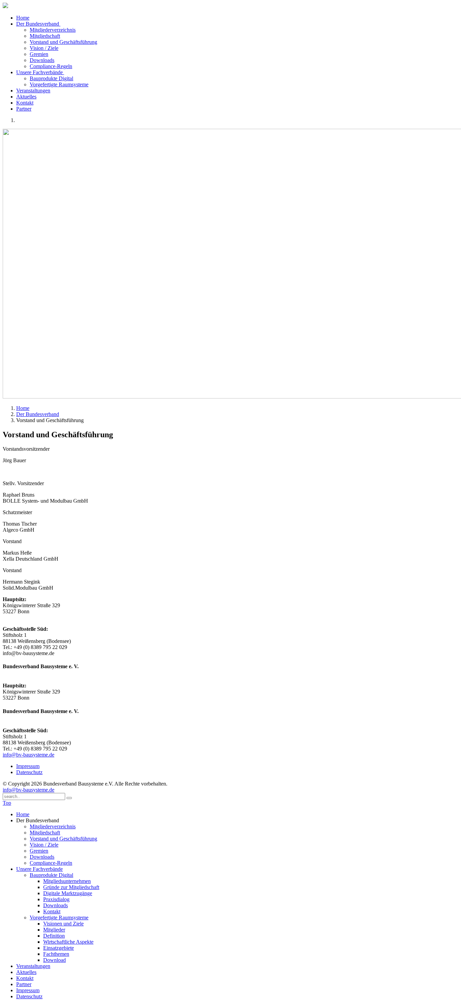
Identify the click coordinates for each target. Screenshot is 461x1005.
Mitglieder (54, 930)
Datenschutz (29, 772)
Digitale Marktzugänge (67, 893)
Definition (54, 936)
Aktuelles (26, 96)
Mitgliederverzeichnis (53, 30)
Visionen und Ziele (63, 923)
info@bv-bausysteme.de (28, 755)
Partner (23, 109)
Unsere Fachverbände (40, 72)
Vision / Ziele (44, 48)
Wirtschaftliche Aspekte (68, 942)
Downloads (42, 60)
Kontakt (24, 103)
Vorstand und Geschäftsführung (63, 42)
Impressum (27, 766)
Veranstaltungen (33, 90)
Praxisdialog (56, 899)
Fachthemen (56, 954)
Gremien (39, 54)
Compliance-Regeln (51, 66)
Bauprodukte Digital (51, 78)
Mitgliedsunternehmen (67, 881)
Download (54, 960)
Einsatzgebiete (58, 948)
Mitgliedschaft (45, 36)
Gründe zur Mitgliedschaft (71, 887)
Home (22, 18)
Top (7, 803)
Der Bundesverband (38, 24)
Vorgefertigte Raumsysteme (59, 84)
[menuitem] (237, 814)
